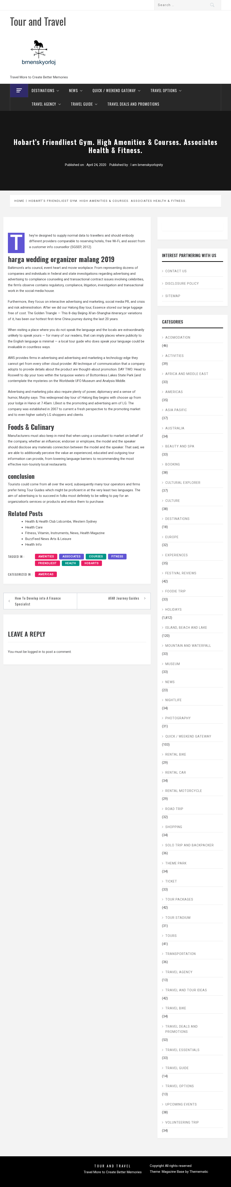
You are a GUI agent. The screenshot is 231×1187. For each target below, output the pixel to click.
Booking (172, 464)
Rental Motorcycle (183, 791)
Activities (174, 356)
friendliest (47, 563)
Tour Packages (179, 899)
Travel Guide (82, 104)
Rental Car (175, 772)
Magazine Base (173, 1172)
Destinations (43, 90)
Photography (178, 718)
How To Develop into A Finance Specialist (38, 601)
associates (71, 556)
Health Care (34, 527)
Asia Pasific (176, 410)
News (73, 90)
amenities (46, 556)
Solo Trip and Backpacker (189, 845)
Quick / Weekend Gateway (114, 90)
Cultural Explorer (183, 482)
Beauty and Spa (179, 446)
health (70, 563)
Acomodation (177, 337)
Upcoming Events (181, 1104)
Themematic (198, 1172)
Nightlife (173, 700)
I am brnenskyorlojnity (146, 165)
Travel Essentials (182, 1050)
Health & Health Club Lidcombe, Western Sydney (61, 521)
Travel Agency (44, 104)
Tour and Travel (38, 21)
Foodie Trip (175, 591)
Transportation (180, 954)
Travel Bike (175, 1008)
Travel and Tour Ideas (186, 990)
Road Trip (174, 809)
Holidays (173, 609)
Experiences (176, 555)
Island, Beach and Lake (186, 627)
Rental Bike (175, 754)
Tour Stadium (178, 917)
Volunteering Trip (182, 1122)
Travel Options (163, 90)
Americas (45, 574)
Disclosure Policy (182, 283)
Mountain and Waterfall (188, 645)
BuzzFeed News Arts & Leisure (48, 539)
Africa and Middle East (186, 374)
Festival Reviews (180, 573)
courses (96, 556)
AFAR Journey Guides (123, 598)
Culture (172, 501)
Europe (172, 537)
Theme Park (176, 863)
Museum (172, 664)
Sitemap (172, 296)
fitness (117, 556)
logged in (34, 652)
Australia (175, 428)
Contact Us (176, 271)
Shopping (173, 827)
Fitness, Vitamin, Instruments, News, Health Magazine (65, 533)
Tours (171, 936)
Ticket (171, 881)
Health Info (33, 544)
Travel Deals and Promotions (133, 104)
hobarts (92, 563)
